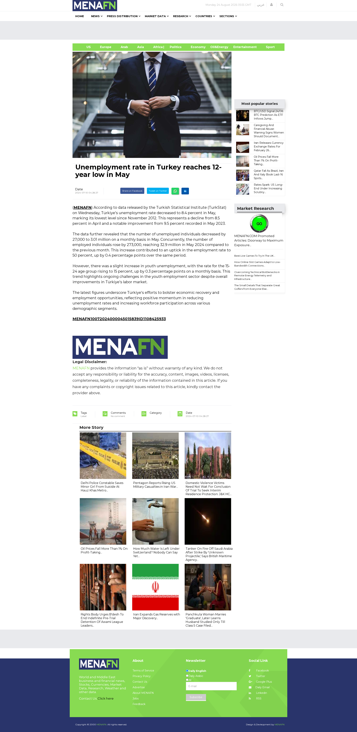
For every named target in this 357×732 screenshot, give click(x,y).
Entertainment (239, 47)
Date (79, 189)
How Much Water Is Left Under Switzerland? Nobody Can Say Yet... (156, 552)
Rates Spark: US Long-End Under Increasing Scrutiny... (268, 188)
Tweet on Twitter (158, 190)
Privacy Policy (142, 676)
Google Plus (263, 681)
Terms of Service (143, 670)
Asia (141, 47)
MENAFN (82, 207)
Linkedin (261, 693)
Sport (268, 47)
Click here (106, 698)
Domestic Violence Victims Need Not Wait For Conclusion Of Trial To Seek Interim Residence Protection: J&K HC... (208, 488)
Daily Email (262, 687)
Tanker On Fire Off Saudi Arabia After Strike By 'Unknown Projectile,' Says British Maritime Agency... (209, 554)
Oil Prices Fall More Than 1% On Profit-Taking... (266, 160)
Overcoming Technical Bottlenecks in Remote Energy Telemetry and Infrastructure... (257, 275)
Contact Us (140, 681)
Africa (157, 47)
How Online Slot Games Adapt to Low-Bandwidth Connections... (257, 264)
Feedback (139, 704)
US (84, 47)
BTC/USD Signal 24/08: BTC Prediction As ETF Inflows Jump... (269, 114)
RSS (258, 698)
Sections (226, 16)
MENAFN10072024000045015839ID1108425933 (119, 319)
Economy (198, 47)
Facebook (262, 670)
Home (79, 16)
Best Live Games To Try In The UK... (254, 255)
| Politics (174, 47)
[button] (271, 5)
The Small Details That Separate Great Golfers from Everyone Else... (257, 287)
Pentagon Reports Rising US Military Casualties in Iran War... (155, 484)
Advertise (139, 687)
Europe (105, 47)
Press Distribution (122, 16)
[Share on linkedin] (185, 191)
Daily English (197, 671)
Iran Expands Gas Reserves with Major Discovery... (156, 616)
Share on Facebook (132, 190)
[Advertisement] (180, 30)
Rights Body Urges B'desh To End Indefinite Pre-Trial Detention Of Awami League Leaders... (102, 620)
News (95, 16)
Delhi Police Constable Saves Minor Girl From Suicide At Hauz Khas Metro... (102, 486)
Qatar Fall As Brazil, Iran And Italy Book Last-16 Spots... (269, 174)
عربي (261, 5)
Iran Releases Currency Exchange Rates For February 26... (269, 146)
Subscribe (196, 697)
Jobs (136, 698)
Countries (203, 16)
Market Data (155, 16)
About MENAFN (143, 693)
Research (180, 16)
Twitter (260, 676)
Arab (124, 47)
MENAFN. (102, 724)
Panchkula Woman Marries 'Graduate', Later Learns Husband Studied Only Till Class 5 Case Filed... (206, 620)
